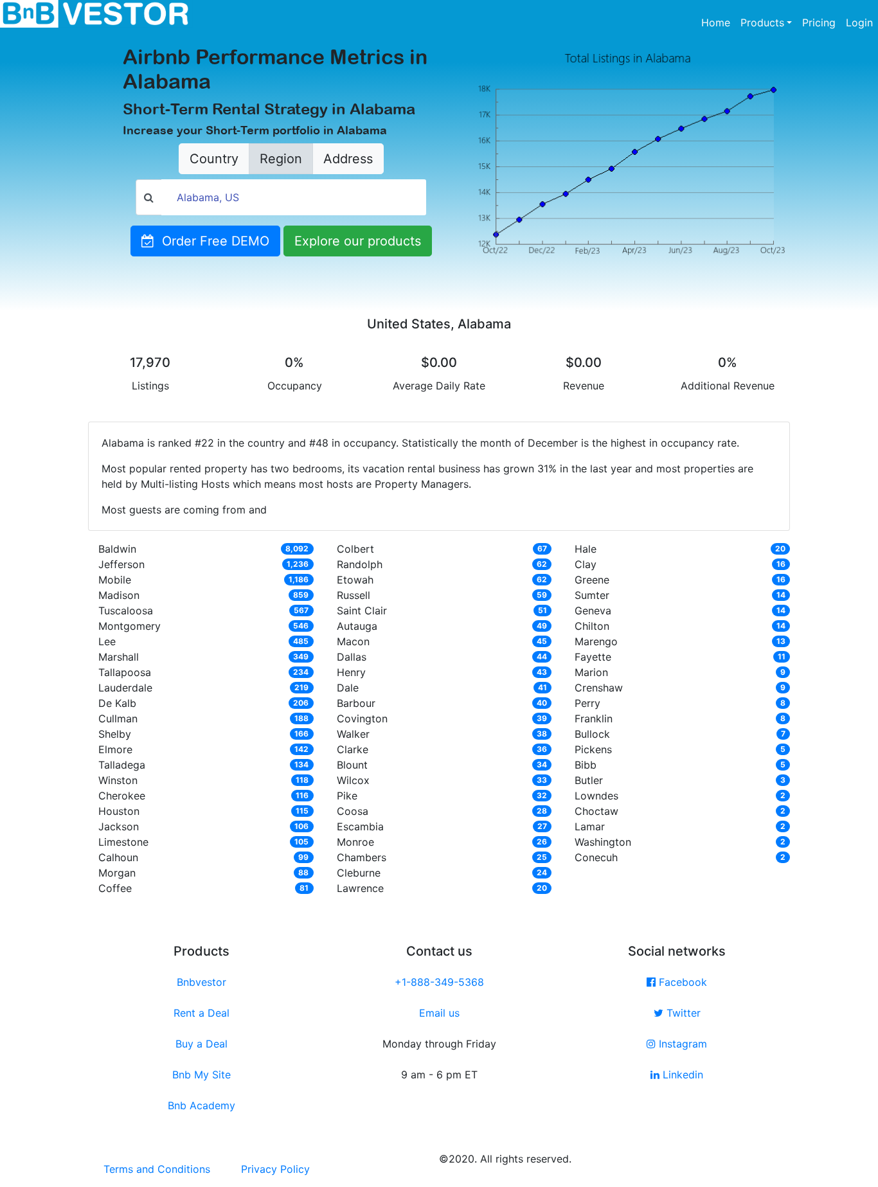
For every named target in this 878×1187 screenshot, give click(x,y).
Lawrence (360, 888)
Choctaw (596, 811)
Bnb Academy (201, 1105)
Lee (107, 641)
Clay (585, 564)
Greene (592, 579)
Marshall (118, 656)
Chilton (592, 626)
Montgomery (129, 626)
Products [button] (762, 22)
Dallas (351, 656)
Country (214, 158)
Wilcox (353, 780)
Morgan (117, 872)
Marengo (596, 641)
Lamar (590, 826)
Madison (118, 595)
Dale (348, 687)
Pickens (593, 749)
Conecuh (596, 857)
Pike (347, 795)
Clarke (352, 749)
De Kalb (117, 703)
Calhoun (118, 857)
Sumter (592, 595)
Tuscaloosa (125, 610)
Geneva (593, 610)
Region (281, 158)
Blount (352, 764)
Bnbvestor (201, 982)
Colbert (355, 548)
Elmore (115, 749)
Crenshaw (599, 687)
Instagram (681, 1043)
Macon (353, 641)
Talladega (121, 764)
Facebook (681, 982)
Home (718, 22)
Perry (587, 703)
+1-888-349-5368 (439, 982)
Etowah (355, 579)
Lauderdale (125, 687)
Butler (589, 780)
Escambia (360, 826)
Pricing (819, 22)
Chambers (361, 857)
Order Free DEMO (211, 241)
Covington (362, 718)
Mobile (114, 579)
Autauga (357, 626)
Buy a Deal (201, 1043)
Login (859, 22)
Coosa (352, 811)
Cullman (118, 718)
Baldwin (117, 548)
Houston (118, 811)
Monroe (355, 841)
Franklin (594, 718)
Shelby (114, 733)
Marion (591, 672)
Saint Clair (362, 610)
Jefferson (121, 564)
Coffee (115, 888)
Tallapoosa (124, 672)
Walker (353, 733)
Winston (118, 780)
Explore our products (357, 241)
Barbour (356, 703)
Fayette (593, 656)
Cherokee (121, 795)
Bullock (592, 733)
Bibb (585, 764)
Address (348, 158)
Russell (353, 595)
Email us (439, 1012)
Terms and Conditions (156, 1169)
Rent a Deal (201, 1012)
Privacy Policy (275, 1169)
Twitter (682, 1012)
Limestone (123, 841)
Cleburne (359, 872)
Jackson (118, 826)
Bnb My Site (201, 1074)
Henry (351, 672)
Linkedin (681, 1074)
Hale (585, 548)
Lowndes (596, 795)
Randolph (359, 564)
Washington (603, 841)
